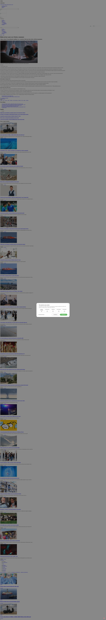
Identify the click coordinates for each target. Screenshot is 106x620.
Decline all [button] (55, 314)
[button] (41, 314)
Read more (53, 307)
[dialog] (53, 310)
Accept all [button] (63, 314)
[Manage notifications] (104, 618)
